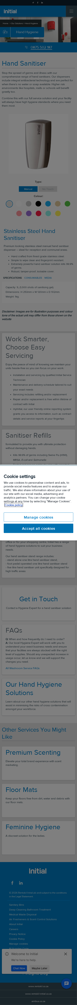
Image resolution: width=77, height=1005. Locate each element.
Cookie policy (14, 505)
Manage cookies (38, 517)
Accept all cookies (38, 528)
